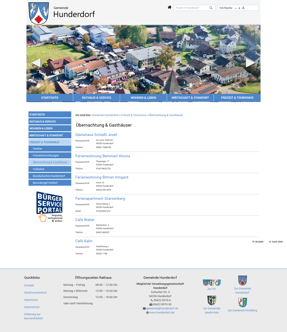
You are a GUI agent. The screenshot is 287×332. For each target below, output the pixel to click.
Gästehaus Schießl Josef (96, 134)
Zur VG (212, 289)
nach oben (277, 241)
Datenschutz (32, 307)
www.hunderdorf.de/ (162, 312)
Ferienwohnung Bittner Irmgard (101, 177)
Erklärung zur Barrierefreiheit (33, 316)
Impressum (31, 300)
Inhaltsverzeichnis (35, 292)
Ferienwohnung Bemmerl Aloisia (102, 155)
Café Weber (85, 219)
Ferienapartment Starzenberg (100, 198)
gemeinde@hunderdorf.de (162, 308)
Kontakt (29, 285)
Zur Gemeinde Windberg (242, 310)
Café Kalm (84, 240)
